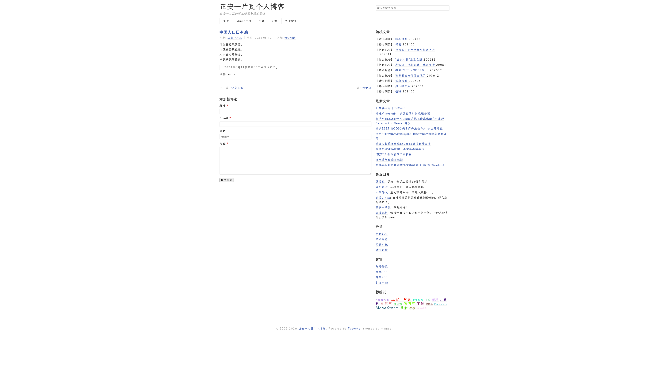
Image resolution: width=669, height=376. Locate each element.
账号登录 (382, 266)
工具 (262, 21)
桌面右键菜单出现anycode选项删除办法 (403, 143)
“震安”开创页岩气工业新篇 (394, 154)
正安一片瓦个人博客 (252, 7)
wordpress (383, 299)
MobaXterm (387, 308)
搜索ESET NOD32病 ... (412, 70)
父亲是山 (237, 88)
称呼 (223, 105)
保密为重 (402, 81)
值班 (399, 91)
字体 (420, 303)
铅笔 (399, 44)
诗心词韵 (290, 37)
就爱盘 (380, 181)
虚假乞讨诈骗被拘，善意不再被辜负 (400, 149)
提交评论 (226, 180)
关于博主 (291, 21)
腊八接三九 (403, 86)
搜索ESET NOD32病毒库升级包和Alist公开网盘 (409, 128)
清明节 (409, 303)
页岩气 (386, 303)
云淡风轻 (382, 212)
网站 (223, 131)
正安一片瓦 (235, 37)
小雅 (427, 299)
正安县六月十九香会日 (391, 108)
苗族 (435, 299)
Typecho (418, 300)
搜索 (447, 8)
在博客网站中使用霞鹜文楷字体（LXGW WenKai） (411, 165)
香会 (404, 308)
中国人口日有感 (234, 32)
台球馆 (398, 304)
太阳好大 (382, 187)
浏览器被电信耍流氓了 (411, 75)
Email (224, 118)
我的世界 (422, 308)
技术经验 (382, 239)
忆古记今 (382, 234)
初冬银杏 (402, 39)
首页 (226, 21)
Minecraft (243, 21)
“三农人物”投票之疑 (409, 59)
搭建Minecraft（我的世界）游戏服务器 (403, 113)
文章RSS (382, 272)
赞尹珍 (367, 88)
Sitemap (382, 282)
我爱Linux (383, 197)
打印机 (429, 304)
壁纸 (412, 308)
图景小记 (382, 244)
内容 (223, 143)
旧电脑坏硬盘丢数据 (389, 159)
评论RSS (382, 277)
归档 (275, 21)
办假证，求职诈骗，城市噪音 (415, 64)
